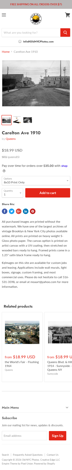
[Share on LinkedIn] (25, 211)
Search (5, 454)
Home (6, 51)
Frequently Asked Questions (28, 454)
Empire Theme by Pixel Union (17, 463)
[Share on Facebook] (4, 211)
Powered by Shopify (44, 463)
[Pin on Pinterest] (32, 211)
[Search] (65, 32)
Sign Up (57, 436)
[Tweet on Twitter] (11, 211)
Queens (11, 138)
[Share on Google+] (18, 211)
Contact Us (53, 454)
